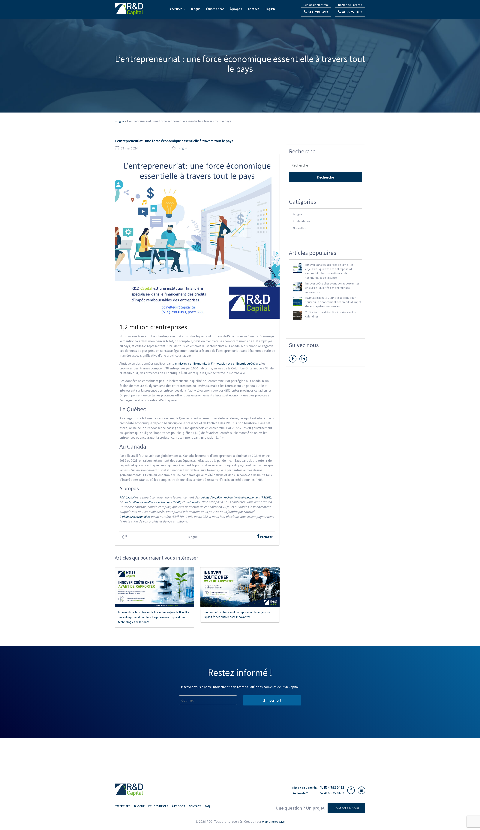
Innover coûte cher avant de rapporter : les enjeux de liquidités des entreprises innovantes (236, 614)
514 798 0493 (317, 12)
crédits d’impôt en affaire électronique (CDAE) (152, 502)
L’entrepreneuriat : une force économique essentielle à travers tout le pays (174, 140)
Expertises (176, 9)
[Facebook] (258, 536)
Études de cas (215, 9)
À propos (236, 9)
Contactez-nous (346, 808)
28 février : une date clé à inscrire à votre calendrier (330, 314)
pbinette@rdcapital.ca (136, 517)
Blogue (195, 9)
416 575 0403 (351, 12)
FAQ (207, 806)
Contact (253, 9)
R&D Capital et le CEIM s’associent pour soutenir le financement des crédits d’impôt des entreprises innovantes (333, 302)
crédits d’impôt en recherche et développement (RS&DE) (235, 497)
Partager (266, 537)
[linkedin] (303, 358)
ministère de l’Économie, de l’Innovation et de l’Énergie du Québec (217, 363)
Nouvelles (299, 228)
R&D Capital (126, 497)
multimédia (192, 502)
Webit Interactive (273, 821)
